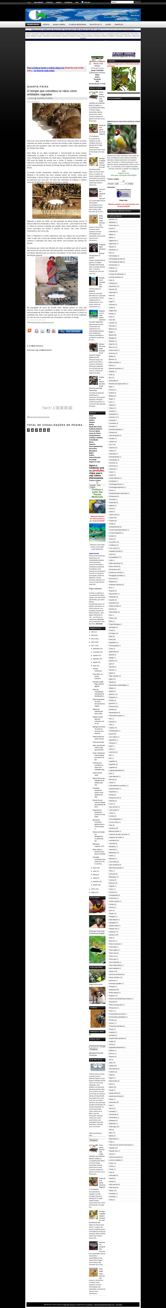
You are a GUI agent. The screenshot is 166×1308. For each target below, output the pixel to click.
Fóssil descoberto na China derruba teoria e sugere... (99, 702)
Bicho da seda (114, 362)
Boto (110, 387)
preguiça (112, 1032)
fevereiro (96, 881)
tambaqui (112, 1120)
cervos (111, 490)
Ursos (111, 1163)
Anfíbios (42, 34)
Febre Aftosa (135, 34)
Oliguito (111, 886)
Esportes (92, 444)
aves (110, 320)
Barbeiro (112, 341)
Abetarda (112, 222)
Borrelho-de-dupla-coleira (117, 384)
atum (110, 317)
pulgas (111, 1041)
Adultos (91, 420)
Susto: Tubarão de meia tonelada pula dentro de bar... (99, 756)
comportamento (114, 527)
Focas (111, 630)
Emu (110, 588)
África (111, 237)
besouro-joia (113, 350)
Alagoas (92, 422)
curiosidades (113, 557)
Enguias (112, 591)
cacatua (111, 411)
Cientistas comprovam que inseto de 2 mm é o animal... (99, 860)
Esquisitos (112, 603)
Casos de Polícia (95, 433)
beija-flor (112, 344)
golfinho (111, 694)
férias (111, 621)
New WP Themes (69, 1304)
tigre (110, 1133)
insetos (111, 728)
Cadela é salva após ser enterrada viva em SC (98, 720)
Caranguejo (113, 460)
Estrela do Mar (114, 606)
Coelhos (112, 521)
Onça (111, 889)
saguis (111, 1078)
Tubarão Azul (113, 1151)
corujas (111, 536)
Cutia (111, 560)
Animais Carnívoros (85, 34)
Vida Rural (127, 36)
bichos (111, 365)
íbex (110, 718)
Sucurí (111, 1108)
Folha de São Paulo (108, 29)
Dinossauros (113, 569)
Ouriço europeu (114, 901)
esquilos (112, 600)
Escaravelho (113, 594)
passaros (112, 932)
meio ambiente (114, 865)
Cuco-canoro (113, 548)
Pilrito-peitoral (113, 992)
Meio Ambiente (56, 36)
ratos (110, 1063)
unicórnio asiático (115, 1160)
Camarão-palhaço (115, 429)
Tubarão (112, 1148)
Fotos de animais (98, 742)
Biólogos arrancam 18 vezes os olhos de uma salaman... (99, 730)
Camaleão (112, 423)
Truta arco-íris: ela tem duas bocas (120, 1145)
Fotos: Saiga (101, 217)
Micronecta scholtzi (115, 868)
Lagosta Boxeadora (115, 770)
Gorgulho (112, 697)
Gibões (111, 688)
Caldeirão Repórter (95, 429)
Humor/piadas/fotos (96, 446)
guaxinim (112, 703)
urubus (111, 1166)
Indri (110, 725)
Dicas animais (125, 34)
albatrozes (112, 250)
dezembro (96, 648)
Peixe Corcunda (114, 944)
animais (111, 271)
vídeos (111, 1190)
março (95, 878)
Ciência (46, 24)
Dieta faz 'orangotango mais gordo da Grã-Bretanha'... (99, 692)
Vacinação (119, 36)
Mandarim (112, 846)
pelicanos (112, 980)
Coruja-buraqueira (115, 533)
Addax (111, 234)
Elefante (112, 581)
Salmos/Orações (95, 457)
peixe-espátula (114, 968)
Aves (103, 34)
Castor (111, 472)
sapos (111, 1087)
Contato (49, 2)
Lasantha (89, 1304)
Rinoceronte (113, 1069)
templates (119, 1304)
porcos (111, 1023)
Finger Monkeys (114, 624)
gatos (111, 679)
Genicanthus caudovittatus (102, 192)
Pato (110, 938)
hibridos (111, 709)
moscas (111, 880)
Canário (111, 438)
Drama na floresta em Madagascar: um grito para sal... (99, 836)
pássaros (112, 935)
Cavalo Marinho (114, 478)
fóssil (111, 636)
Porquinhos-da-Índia (116, 1026)
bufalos (111, 393)
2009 (93, 892)
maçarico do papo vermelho (118, 834)
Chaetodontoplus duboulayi (118, 493)
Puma (111, 1044)
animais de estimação (116, 274)
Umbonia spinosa (115, 1157)
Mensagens (93, 451)
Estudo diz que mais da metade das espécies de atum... (99, 803)
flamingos (112, 627)
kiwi (110, 755)
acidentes (112, 231)
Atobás (111, 314)
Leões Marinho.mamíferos (117, 785)
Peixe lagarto (113, 950)
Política (91, 455)
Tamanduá (112, 1114)
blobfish (111, 371)
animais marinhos (115, 277)
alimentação (113, 256)
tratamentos (113, 1139)
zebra (111, 1200)
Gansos (111, 670)
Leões (111, 782)
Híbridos (33, 36)
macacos (112, 828)
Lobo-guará (113, 810)
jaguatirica (112, 740)
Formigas (112, 633)
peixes (111, 971)
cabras (111, 405)
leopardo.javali (114, 788)
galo (110, 664)
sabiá (111, 1075)
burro (111, 402)
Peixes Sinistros (87, 36)
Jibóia (111, 749)
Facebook (68, 2)
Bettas (111, 356)
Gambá (111, 667)
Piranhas (112, 1002)
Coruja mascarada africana (118, 530)
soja (110, 1105)
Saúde (108, 24)
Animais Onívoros (58, 34)
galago (111, 658)
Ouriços (111, 904)
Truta (110, 1142)
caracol (111, 451)
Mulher (91, 453)
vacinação (112, 1175)
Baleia (111, 335)
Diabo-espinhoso (115, 563)
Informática (93, 448)
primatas (112, 1035)
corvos (111, 539)
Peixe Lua (112, 956)
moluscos (112, 874)
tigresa (111, 1136)
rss (77, 2)
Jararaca (112, 743)
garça (111, 673)
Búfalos (111, 396)
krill (110, 758)
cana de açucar (114, 435)
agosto (95, 662)
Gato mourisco (114, 676)
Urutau (111, 1169)
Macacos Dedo (114, 831)
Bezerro (111, 359)
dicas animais (113, 566)
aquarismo (112, 286)
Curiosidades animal (112, 34)
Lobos (111, 813)
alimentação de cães (116, 262)
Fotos (28, 36)
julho (95, 665)
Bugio (111, 399)
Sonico (58, 2)
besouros (112, 353)
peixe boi (112, 941)
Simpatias (119, 24)
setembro (96, 659)
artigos (111, 310)
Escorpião (112, 597)
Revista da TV (96, 24)
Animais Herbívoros (71, 34)
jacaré (111, 734)
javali (111, 746)
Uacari (111, 1154)
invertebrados (113, 731)
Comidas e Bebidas (96, 437)
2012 (93, 642)
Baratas (111, 338)
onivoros (112, 892)
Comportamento (94, 435)
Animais (49, 34)
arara (111, 295)
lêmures (111, 779)
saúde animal (113, 1093)
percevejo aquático (115, 983)
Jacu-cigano (113, 737)
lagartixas (112, 764)
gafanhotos (113, 651)
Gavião (111, 682)
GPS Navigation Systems (97, 68)
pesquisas (112, 989)
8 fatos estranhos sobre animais (98, 737)
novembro (96, 652)
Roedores (111, 36)
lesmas (111, 795)
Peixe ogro (112, 959)
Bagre (111, 332)
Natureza (65, 36)
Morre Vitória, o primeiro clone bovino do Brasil (99, 851)
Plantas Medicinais (77, 24)
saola (111, 1084)
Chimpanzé (113, 496)
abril (94, 874)
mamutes (112, 843)
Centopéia (112, 481)
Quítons (111, 1050)
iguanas (111, 721)
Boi (110, 377)
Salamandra (113, 1081)
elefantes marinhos (115, 584)
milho (111, 871)
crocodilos (112, 542)
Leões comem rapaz (97, 774)
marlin (111, 855)
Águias (111, 247)
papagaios (112, 922)
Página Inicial (33, 24)
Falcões (111, 609)
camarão (112, 426)
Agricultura (112, 243)
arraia (111, 307)
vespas (111, 1181)
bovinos (111, 390)
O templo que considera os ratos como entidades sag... (99, 766)
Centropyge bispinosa (116, 487)
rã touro (111, 1053)
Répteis (104, 36)
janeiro (95, 885)
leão (110, 773)
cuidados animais (115, 551)
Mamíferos (47, 36)
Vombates (112, 1193)
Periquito (112, 986)
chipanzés (112, 502)
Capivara (112, 447)
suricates (112, 1111)
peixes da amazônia (115, 974)
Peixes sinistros (114, 977)
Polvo (111, 1011)
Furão (111, 648)
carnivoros (112, 466)
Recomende (38, 2)
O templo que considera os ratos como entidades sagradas (52, 92)
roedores (112, 1072)
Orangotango (113, 895)
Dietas (91, 442)
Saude (111, 1090)
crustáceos (112, 545)
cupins (111, 554)
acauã (111, 228)
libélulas (112, 801)
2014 (93, 635)
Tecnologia (92, 459)
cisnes (111, 508)
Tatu (110, 1129)
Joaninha (112, 752)
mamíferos (112, 840)
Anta (110, 280)
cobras (111, 518)
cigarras (111, 505)
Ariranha (112, 304)
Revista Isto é (130, 29)
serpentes (112, 1102)
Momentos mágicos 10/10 (98, 845)
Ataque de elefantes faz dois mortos (98, 711)
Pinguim (112, 996)
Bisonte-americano (115, 368)
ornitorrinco (113, 898)
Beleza (91, 424)
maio (95, 871)
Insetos (40, 36)
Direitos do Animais (115, 572)
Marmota (112, 859)
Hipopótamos (113, 712)
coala (111, 511)
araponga (112, 292)
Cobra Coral (113, 514)
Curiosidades (93, 440)
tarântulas (112, 1123)
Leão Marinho (113, 776)
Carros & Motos (94, 431)
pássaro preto (113, 925)
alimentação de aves (116, 259)
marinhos (112, 849)
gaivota (111, 655)
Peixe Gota (112, 947)
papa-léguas (113, 919)
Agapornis (112, 240)
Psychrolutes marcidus (116, 1038)
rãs (110, 1059)
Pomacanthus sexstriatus (117, 1017)
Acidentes (92, 418)
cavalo (111, 475)
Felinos (111, 618)
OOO (90, 53)
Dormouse (112, 578)
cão (110, 444)
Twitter (87, 2)
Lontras (111, 816)
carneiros (112, 463)
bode (111, 374)
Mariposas (112, 852)
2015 (93, 632)
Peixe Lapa (113, 953)
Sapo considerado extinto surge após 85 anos (99, 747)
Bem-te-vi (112, 347)
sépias (111, 1099)
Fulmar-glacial (113, 645)
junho (95, 868)
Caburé (111, 408)
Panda (111, 913)
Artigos (28, 34)
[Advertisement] (83, 46)
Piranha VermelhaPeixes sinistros (120, 999)
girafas (111, 691)
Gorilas (111, 700)
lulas (110, 825)
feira (110, 615)
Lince (111, 804)
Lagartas (112, 761)
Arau (110, 298)
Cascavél (112, 469)
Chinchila (112, 499)
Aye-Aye (112, 326)
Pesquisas (97, 36)
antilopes (112, 283)
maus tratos (113, 862)
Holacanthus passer (115, 715)
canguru (112, 441)
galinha (111, 661)
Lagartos (112, 767)
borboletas (112, 380)
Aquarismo (35, 34)
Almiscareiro (113, 265)
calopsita (112, 420)
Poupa (111, 1029)
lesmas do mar (114, 798)
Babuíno (112, 329)
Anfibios (111, 268)
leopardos (112, 792)
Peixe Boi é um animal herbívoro (98, 676)
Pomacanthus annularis (117, 1014)
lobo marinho (113, 807)
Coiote (111, 524)
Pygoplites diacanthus (116, 1047)
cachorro (112, 417)
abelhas (111, 219)
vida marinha (113, 1184)
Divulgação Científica (116, 575)
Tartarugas (112, 1126)
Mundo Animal (59, 24)
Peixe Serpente (114, 962)
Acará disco (113, 225)
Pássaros (73, 36)
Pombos (112, 1020)
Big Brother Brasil (95, 427)
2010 (93, 889)
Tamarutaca (113, 1117)
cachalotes (112, 414)
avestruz (112, 323)
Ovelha (111, 907)
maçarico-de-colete (115, 837)
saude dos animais (115, 1096)
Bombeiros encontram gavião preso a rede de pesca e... (98, 824)
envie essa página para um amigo (123, 56)
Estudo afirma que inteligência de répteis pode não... (99, 781)
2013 (93, 639)
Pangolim (112, 916)
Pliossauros (113, 1008)
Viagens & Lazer (94, 462)
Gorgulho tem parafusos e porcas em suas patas (99, 813)
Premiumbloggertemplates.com (104, 1304)
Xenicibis (112, 1196)
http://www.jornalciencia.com (43, 322)
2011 (93, 645)
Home (29, 2)
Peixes (79, 36)
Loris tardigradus (114, 819)
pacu (110, 910)
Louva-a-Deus (114, 822)
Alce (110, 253)
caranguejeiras (114, 457)
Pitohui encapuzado (115, 1005)
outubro (95, 655)
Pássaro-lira (113, 929)
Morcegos (112, 877)
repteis (111, 1066)
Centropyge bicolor (115, 484)
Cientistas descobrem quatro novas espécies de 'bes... (98, 792)
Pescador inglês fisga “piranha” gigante (98, 684)
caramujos (112, 454)
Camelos (112, 432)
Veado (111, 1178)
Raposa (111, 1056)
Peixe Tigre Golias (115, 965)
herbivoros (112, 706)
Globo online (120, 29)
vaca (110, 1172)
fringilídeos (112, 642)
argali (111, 301)
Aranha (111, 289)
